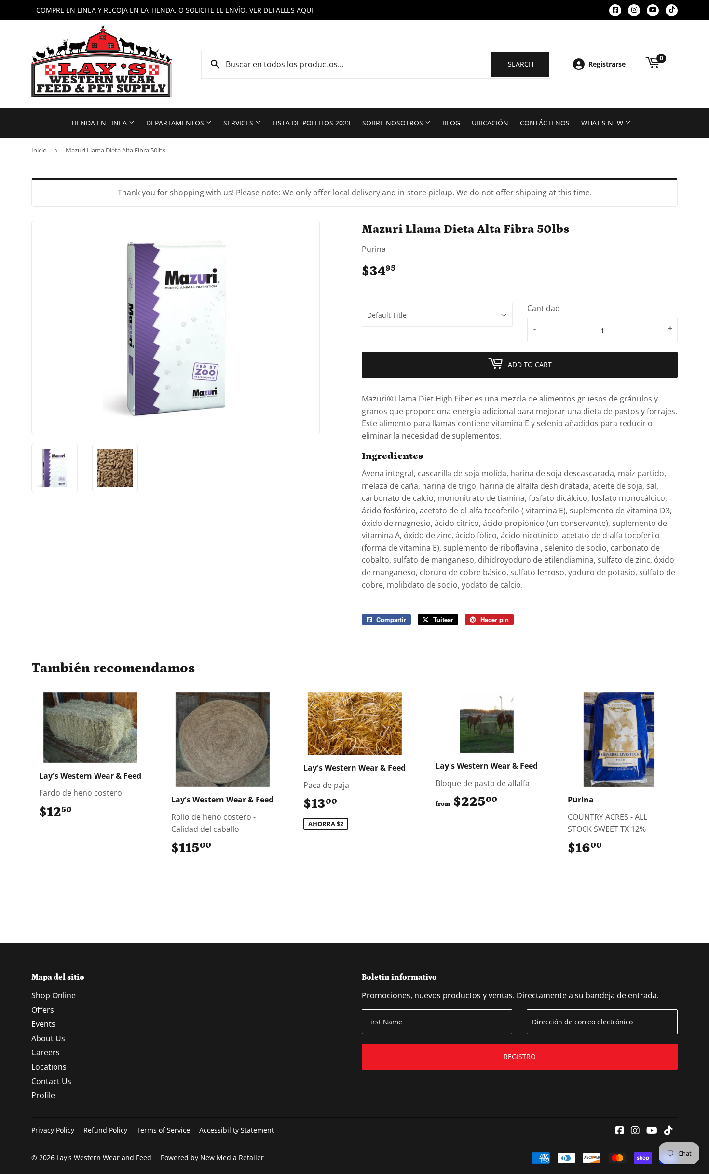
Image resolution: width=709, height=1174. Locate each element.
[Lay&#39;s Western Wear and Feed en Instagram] (635, 1131)
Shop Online (53, 995)
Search (528, 64)
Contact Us (51, 1081)
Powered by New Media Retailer (212, 1157)
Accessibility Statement (236, 1129)
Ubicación (490, 122)
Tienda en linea (100, 122)
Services (239, 122)
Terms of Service (163, 1129)
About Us (48, 1038)
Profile (43, 1095)
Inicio (39, 150)
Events (43, 1024)
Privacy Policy (52, 1129)
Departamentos (176, 122)
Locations (49, 1067)
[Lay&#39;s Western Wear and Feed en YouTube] (651, 1131)
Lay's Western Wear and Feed (103, 1157)
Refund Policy (105, 1129)
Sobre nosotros (393, 122)
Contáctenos (545, 122)
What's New (603, 122)
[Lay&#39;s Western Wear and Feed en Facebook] (619, 1131)
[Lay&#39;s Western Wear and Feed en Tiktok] (668, 1131)
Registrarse (607, 64)
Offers (42, 1010)
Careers (45, 1052)
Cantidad (543, 308)
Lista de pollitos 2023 (312, 122)
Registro (520, 1056)
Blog (451, 122)
